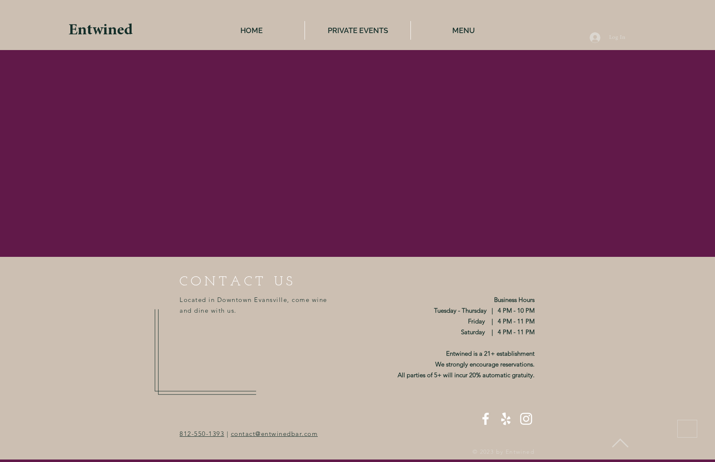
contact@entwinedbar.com (274, 434)
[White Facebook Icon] (485, 419)
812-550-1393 (202, 434)
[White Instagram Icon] (526, 419)
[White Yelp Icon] (506, 419)
